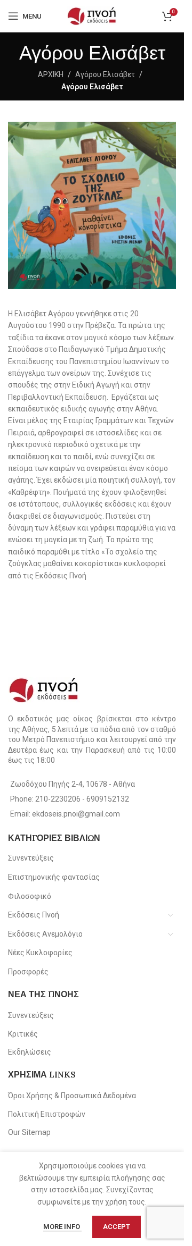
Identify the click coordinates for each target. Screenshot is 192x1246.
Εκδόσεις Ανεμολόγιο (45, 934)
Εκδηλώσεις (29, 1052)
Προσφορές (28, 971)
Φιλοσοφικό (29, 896)
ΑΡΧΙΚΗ (50, 74)
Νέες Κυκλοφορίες (40, 952)
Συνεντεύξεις (31, 858)
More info (62, 1227)
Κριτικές (23, 1034)
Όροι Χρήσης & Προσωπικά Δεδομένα (72, 1095)
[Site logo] (92, 15)
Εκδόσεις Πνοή (33, 915)
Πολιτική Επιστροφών (46, 1114)
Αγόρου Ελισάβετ (105, 74)
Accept (116, 1227)
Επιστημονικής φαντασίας (54, 877)
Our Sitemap (29, 1132)
